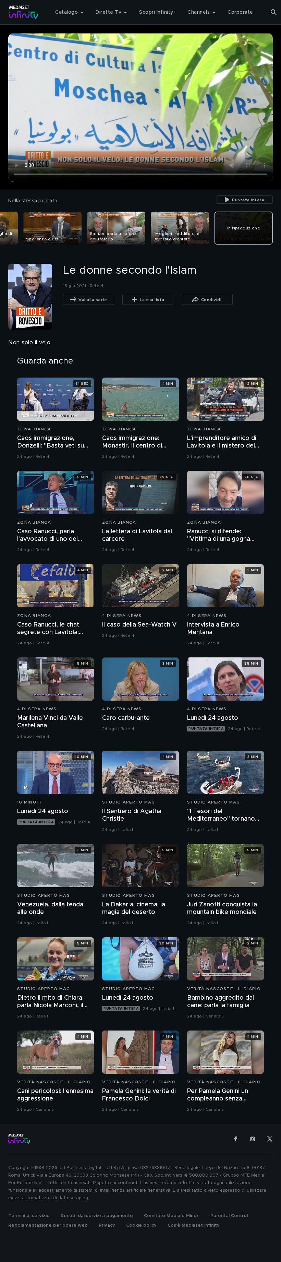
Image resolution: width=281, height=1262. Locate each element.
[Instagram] (252, 1139)
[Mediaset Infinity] (23, 12)
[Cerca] (274, 12)
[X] (270, 1139)
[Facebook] (235, 1139)
